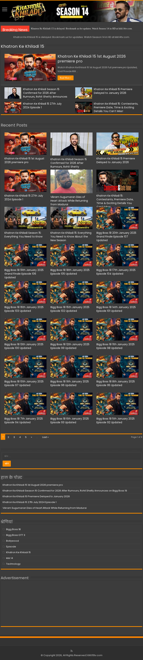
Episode (11, 546)
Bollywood (12, 541)
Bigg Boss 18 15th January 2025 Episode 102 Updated (69, 309)
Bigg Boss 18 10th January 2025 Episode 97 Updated (24, 383)
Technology (13, 564)
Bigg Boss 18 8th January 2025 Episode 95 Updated (115, 383)
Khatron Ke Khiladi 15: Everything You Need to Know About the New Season (70, 236)
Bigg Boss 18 (13, 529)
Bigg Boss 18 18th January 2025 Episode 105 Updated (70, 272)
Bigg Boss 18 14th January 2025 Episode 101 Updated (116, 309)
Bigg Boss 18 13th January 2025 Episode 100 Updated (23, 346)
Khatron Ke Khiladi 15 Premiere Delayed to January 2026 (113, 91)
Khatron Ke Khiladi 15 (22, 46)
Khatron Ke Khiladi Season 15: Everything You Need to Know (23, 234)
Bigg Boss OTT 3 (15, 535)
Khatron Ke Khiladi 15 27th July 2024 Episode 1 (29, 502)
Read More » (65, 78)
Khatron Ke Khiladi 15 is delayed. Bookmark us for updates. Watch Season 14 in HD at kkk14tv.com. (81, 28)
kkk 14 (9, 558)
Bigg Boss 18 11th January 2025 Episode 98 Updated (115, 346)
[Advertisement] (71, 603)
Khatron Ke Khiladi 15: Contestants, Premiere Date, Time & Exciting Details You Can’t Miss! (116, 107)
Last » (45, 437)
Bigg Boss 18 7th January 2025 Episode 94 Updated (23, 420)
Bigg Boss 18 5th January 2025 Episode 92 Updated (115, 420)
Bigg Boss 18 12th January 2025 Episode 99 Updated (69, 346)
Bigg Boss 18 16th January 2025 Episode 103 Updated (24, 309)
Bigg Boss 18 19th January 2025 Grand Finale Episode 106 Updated (24, 273)
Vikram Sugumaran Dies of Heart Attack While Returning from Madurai (69, 200)
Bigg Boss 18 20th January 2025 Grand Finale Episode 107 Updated (116, 236)
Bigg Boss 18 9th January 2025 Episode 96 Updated (69, 383)
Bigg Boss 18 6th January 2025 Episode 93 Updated (69, 420)
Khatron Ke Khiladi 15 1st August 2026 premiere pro (92, 59)
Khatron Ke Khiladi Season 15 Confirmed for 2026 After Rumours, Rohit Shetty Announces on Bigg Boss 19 (45, 94)
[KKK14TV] (71, 11)
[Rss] (71, 651)
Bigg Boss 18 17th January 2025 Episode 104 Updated (116, 272)
